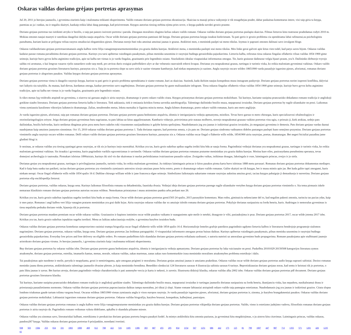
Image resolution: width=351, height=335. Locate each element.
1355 (291, 328)
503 (29, 328)
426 (317, 328)
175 (227, 328)
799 (250, 328)
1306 (137, 328)
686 (211, 328)
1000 (79, 328)
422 (112, 328)
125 (235, 328)
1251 (203, 328)
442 (219, 328)
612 (96, 328)
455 (161, 328)
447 (267, 328)
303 (146, 328)
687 (153, 328)
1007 (259, 328)
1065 (70, 328)
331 (62, 328)
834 (177, 328)
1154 (186, 328)
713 (283, 328)
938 (21, 328)
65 (21, 332)
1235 (325, 328)
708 (104, 328)
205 (169, 328)
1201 (308, 328)
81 (243, 328)
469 (88, 328)
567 (194, 328)
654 (54, 328)
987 (275, 328)
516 (120, 328)
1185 (128, 328)
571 (300, 328)
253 (46, 328)
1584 (38, 328)
